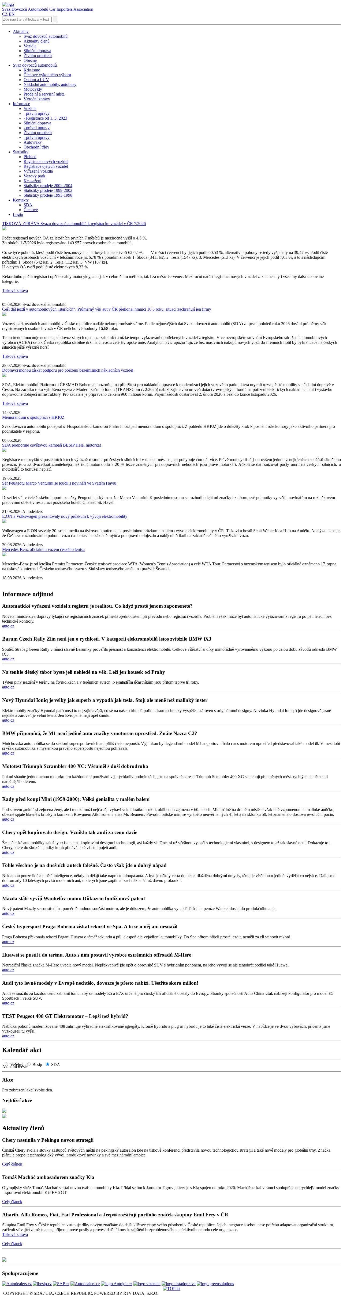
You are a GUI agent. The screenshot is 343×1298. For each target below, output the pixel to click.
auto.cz (8, 626)
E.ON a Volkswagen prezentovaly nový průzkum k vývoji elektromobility (64, 516)
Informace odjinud (28, 594)
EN (12, 14)
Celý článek (12, 1164)
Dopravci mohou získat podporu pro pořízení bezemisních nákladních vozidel (67, 370)
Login (18, 214)
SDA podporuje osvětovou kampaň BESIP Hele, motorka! (51, 445)
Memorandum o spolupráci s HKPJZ (33, 417)
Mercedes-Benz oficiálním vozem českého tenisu (43, 549)
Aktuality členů (23, 1128)
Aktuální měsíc (16, 1066)
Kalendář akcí (22, 1049)
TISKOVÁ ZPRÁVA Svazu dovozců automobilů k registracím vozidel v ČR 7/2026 (74, 223)
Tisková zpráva (15, 290)
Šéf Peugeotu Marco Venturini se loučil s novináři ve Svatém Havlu (59, 483)
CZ (5, 14)
